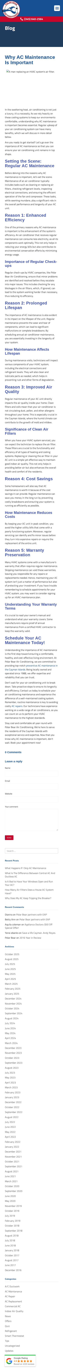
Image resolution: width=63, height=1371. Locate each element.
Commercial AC (13, 1306)
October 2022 (12, 1107)
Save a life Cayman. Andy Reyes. (39, 933)
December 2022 (13, 1102)
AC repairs (17, 706)
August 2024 (12, 1018)
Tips (7, 1341)
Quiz (7, 1326)
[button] (57, 8)
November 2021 (13, 1156)
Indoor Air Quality (14, 1311)
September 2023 (13, 1063)
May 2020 (10, 1201)
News (8, 1316)
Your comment (11, 806)
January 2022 (12, 1146)
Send (9, 837)
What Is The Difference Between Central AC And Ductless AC (30, 874)
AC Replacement (13, 1301)
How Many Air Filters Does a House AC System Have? (29, 891)
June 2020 (10, 1196)
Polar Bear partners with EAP (31, 914)
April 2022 (10, 1137)
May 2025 (10, 974)
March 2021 (11, 1181)
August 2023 (12, 1068)
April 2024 (10, 1038)
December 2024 (13, 998)
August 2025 (12, 959)
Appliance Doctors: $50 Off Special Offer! (28, 926)
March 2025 (11, 984)
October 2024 (12, 1008)
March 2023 (11, 1087)
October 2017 (12, 1255)
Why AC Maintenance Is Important (30, 59)
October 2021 (12, 1161)
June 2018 (10, 1245)
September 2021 (13, 1166)
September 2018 (13, 1230)
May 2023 (10, 1077)
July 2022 (10, 1122)
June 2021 (10, 1176)
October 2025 (12, 954)
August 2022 (12, 1117)
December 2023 (13, 1048)
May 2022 (10, 1132)
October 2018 (12, 1225)
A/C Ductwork (12, 1286)
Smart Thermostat (14, 1336)
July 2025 (10, 964)
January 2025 (12, 993)
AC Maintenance (13, 1291)
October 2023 (12, 1058)
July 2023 (10, 1072)
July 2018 (10, 1240)
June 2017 (10, 1265)
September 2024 (13, 1013)
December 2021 (13, 1151)
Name (7, 767)
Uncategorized (12, 1346)
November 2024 (13, 1003)
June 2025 (10, 969)
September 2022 (13, 1112)
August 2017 (12, 1260)
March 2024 (11, 1043)
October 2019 (12, 1211)
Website (8, 793)
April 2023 (10, 1082)
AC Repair (10, 1296)
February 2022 (12, 1142)
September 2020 (13, 1191)
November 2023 (13, 1053)
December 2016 (13, 1270)
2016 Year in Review (30, 938)
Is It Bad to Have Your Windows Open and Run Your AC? (29, 883)
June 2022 (10, 1127)
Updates (9, 1351)
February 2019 (12, 1221)
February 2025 (12, 988)
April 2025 (10, 979)
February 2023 (12, 1092)
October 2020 (12, 1186)
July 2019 (10, 1216)
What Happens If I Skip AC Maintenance (25, 868)
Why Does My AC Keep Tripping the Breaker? (28, 898)
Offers (8, 1321)
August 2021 (12, 1171)
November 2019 (13, 1206)
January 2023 (12, 1097)
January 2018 (12, 1250)
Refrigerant (11, 1331)
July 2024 (10, 1023)
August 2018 (12, 1235)
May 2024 (10, 1033)
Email (7, 780)
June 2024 (10, 1028)
